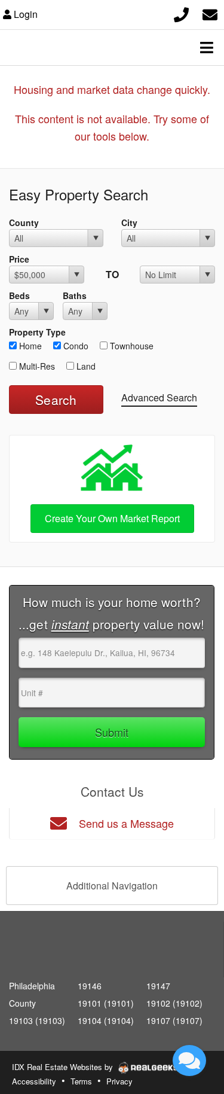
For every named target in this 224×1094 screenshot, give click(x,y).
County (24, 222)
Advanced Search (159, 397)
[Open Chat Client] (189, 1060)
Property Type (37, 332)
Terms (81, 1081)
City (129, 222)
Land (85, 366)
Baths (75, 295)
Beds (19, 295)
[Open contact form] (209, 13)
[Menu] (206, 47)
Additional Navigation (112, 885)
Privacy (119, 1081)
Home (29, 346)
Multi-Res (36, 366)
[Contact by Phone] (181, 13)
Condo (74, 346)
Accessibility (34, 1081)
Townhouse (131, 346)
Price (19, 259)
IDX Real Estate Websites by (63, 1066)
